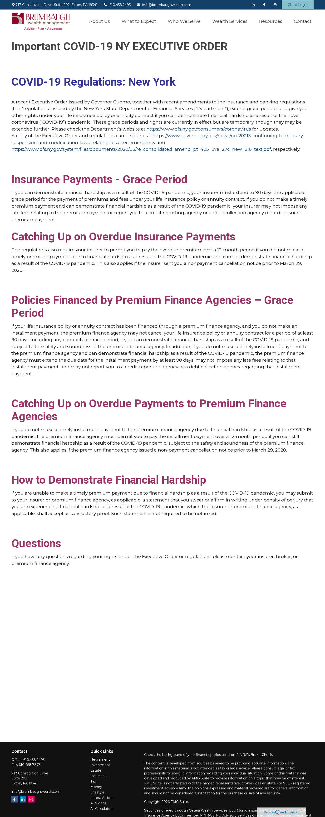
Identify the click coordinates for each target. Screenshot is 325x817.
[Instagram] (31, 799)
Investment (100, 765)
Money (96, 787)
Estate (95, 770)
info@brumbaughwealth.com (166, 5)
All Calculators (101, 809)
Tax (93, 781)
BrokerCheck (261, 755)
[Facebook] (264, 4)
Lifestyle (97, 792)
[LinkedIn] (253, 4)
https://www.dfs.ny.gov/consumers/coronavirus (199, 129)
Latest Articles (102, 798)
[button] (99, 21)
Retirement (100, 759)
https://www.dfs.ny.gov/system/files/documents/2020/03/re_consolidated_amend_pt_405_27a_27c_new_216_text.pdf (141, 149)
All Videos (98, 803)
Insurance (98, 776)
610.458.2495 (120, 5)
